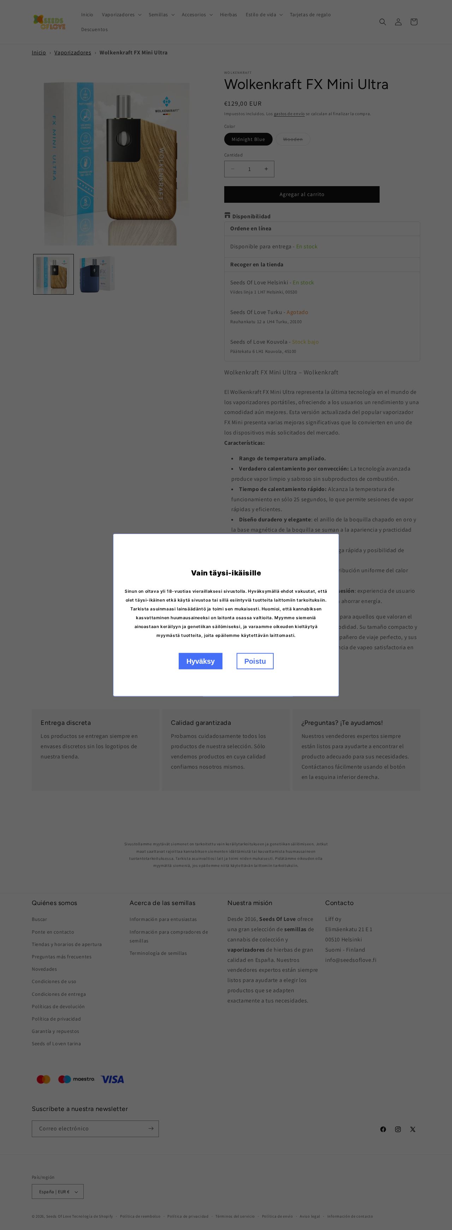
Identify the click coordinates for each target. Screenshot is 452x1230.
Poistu (255, 661)
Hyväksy (200, 661)
